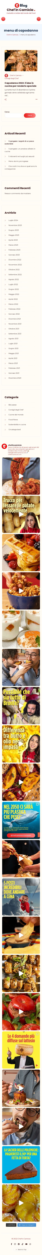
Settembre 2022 (15, 275)
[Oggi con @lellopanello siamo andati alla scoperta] (21, 935)
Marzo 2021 (13, 363)
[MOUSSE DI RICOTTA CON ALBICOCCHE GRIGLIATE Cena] (21, 629)
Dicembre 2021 (15, 319)
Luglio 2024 (13, 220)
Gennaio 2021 (14, 373)
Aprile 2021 (13, 358)
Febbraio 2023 (14, 250)
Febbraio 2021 (14, 368)
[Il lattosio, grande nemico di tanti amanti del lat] (21, 1050)
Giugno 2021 (13, 348)
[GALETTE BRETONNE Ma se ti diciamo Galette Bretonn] (21, 782)
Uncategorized (15, 429)
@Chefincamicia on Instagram (21, 835)
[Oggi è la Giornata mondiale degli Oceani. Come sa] (21, 820)
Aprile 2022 (13, 299)
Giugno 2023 (14, 230)
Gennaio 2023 (14, 255)
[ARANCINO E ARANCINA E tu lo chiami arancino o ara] (21, 667)
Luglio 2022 (13, 284)
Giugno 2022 (14, 289)
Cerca (7, 112)
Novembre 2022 (15, 265)
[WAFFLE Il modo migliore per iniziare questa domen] (21, 552)
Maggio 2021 (14, 353)
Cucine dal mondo (16, 415)
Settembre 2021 (15, 334)
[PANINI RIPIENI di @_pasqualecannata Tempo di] (21, 858)
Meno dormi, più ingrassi (18, 161)
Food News (13, 420)
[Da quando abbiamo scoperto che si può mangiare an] (21, 897)
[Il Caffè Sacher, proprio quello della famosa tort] (21, 1164)
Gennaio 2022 (14, 314)
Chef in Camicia (21, 9)
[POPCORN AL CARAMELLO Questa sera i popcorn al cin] (21, 590)
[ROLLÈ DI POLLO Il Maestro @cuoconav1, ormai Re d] (21, 1126)
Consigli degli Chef (12, 78)
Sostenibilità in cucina (17, 424)
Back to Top (22, 1249)
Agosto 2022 (14, 279)
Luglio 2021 (13, 344)
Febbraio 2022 (14, 309)
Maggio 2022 (14, 294)
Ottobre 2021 (14, 329)
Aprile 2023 (13, 240)
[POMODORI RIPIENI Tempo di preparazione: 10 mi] (21, 1011)
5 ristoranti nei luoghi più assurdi (21, 156)
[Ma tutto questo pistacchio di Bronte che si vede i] (21, 705)
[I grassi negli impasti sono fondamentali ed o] (21, 744)
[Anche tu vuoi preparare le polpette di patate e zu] (21, 514)
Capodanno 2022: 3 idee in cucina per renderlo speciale (20, 84)
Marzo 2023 (13, 245)
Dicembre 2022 (15, 260)
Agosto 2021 (13, 339)
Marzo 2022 (13, 304)
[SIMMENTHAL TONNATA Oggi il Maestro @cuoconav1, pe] (21, 1088)
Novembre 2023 (15, 225)
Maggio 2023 (14, 235)
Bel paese (12, 405)
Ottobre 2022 (14, 270)
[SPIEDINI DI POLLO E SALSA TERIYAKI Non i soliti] (21, 973)
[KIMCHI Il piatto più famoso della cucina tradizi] (21, 476)
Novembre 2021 (15, 324)
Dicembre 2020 (15, 378)
